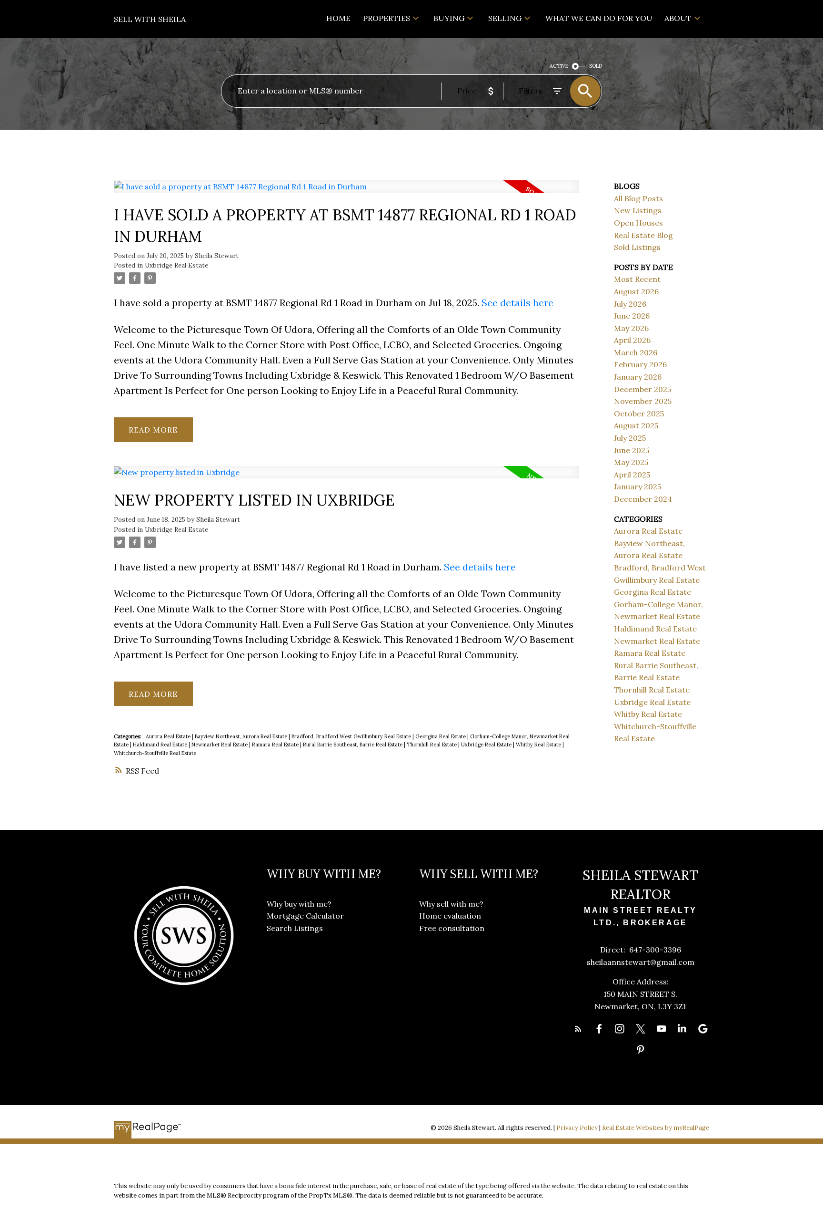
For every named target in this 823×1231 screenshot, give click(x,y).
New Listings (638, 210)
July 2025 (630, 438)
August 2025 (636, 425)
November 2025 (643, 401)
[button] (578, 1029)
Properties (386, 18)
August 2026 (636, 291)
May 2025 (631, 462)
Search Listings (295, 928)
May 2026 (631, 328)
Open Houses (638, 223)
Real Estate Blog (643, 235)
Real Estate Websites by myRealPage (655, 1128)
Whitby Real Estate (539, 744)
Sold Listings (637, 247)
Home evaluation (450, 916)
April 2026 (632, 340)
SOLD (595, 65)
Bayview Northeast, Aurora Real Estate (242, 736)
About (678, 18)
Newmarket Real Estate (220, 744)
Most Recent (637, 279)
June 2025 (631, 450)
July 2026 (630, 304)
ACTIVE (559, 65)
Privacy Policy (577, 1128)
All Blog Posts (638, 198)
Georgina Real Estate (441, 736)
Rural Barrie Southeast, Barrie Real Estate (353, 744)
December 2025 (642, 389)
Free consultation (451, 928)
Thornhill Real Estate (432, 744)
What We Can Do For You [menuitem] (598, 18)
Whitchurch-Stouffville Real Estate (155, 753)
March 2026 (635, 352)
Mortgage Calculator (305, 916)
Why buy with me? (299, 904)
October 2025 (639, 413)
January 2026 (638, 377)
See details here (517, 303)
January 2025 (637, 486)
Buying (448, 18)
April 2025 (632, 474)
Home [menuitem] (338, 18)
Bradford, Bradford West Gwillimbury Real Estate (351, 736)
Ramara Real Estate (276, 744)
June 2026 (632, 316)
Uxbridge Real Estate (176, 265)
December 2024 (643, 499)
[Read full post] (346, 192)
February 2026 (640, 364)
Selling (505, 18)
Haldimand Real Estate (161, 744)
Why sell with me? (451, 904)
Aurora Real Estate (169, 736)
